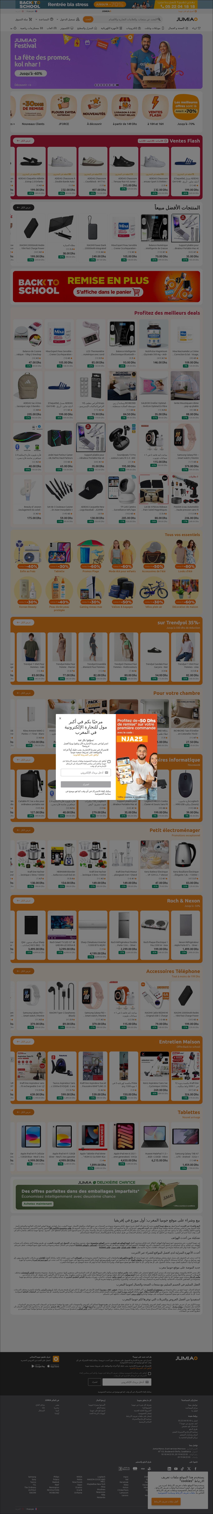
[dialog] (106, 757)
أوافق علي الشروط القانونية (86, 754)
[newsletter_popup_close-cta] (60, 718)
